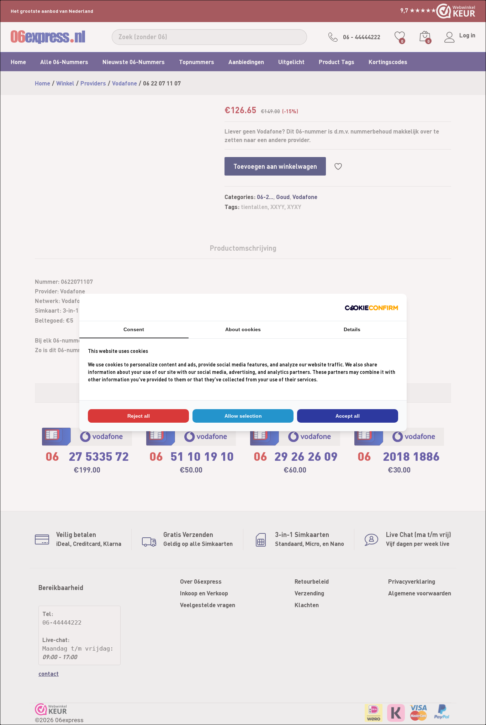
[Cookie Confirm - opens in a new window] (371, 307)
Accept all (348, 416)
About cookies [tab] (243, 329)
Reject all (138, 416)
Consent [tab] (133, 329)
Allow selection (243, 416)
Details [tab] (352, 329)
